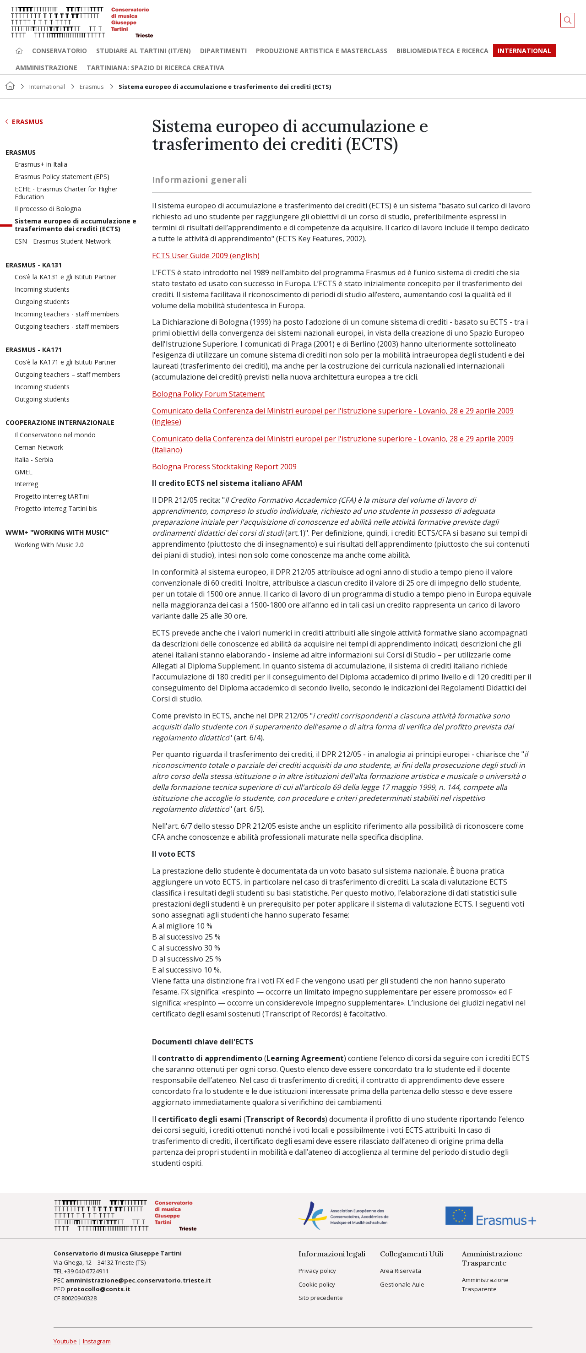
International (47, 86)
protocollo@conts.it (98, 1289)
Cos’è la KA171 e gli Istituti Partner (65, 362)
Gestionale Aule (402, 1284)
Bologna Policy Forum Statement (208, 394)
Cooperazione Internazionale (59, 423)
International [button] (524, 50)
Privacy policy (317, 1270)
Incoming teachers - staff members (67, 314)
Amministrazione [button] (46, 67)
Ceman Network (39, 447)
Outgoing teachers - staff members (67, 327)
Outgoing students (42, 302)
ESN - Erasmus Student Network (63, 241)
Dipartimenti (223, 50)
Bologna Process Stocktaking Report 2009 (224, 467)
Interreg (26, 484)
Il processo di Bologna (48, 209)
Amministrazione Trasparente (485, 1284)
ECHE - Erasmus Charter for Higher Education (66, 193)
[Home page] (19, 50)
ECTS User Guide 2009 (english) (206, 255)
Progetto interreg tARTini (52, 496)
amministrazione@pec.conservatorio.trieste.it (138, 1280)
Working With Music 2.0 (49, 545)
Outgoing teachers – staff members (67, 375)
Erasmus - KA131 (33, 265)
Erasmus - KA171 (33, 350)
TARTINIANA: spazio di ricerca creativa (155, 67)
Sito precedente (320, 1297)
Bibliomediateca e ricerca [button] (442, 50)
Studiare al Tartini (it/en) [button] (143, 50)
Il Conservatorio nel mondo (55, 435)
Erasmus (92, 86)
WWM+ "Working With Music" (57, 533)
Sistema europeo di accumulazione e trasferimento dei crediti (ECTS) (75, 225)
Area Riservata (400, 1270)
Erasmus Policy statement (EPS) (62, 177)
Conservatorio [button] (59, 50)
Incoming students (42, 289)
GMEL (24, 472)
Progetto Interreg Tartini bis (56, 509)
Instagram (97, 1341)
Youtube (65, 1341)
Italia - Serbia (34, 460)
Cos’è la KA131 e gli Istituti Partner (65, 277)
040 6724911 (92, 1271)
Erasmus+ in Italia (41, 164)
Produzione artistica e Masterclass (321, 50)
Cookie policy (316, 1284)
